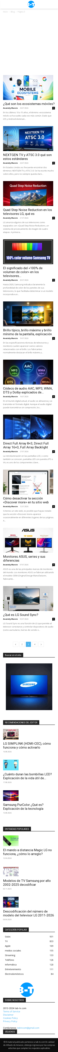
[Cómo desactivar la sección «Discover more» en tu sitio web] (29, 482)
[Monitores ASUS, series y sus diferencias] (29, 540)
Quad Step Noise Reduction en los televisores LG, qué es (27, 212)
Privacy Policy (10, 1021)
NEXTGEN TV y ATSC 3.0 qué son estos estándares (27, 157)
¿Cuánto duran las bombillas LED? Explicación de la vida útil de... (27, 776)
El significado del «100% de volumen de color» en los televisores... (23, 272)
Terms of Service (11, 1011)
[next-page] (41, 644)
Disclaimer (8, 1014)
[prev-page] (15, 644)
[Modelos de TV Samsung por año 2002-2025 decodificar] (29, 871)
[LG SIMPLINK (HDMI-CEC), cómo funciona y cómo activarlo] (29, 734)
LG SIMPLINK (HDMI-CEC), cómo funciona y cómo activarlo (27, 745)
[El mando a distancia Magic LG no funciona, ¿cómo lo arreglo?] (29, 840)
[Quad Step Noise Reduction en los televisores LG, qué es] (29, 193)
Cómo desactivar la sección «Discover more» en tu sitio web (26, 500)
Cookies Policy (10, 1018)
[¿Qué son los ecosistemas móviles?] (29, 87)
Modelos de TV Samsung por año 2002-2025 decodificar (27, 883)
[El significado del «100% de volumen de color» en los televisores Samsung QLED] (29, 251)
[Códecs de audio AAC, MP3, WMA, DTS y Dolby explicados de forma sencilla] (29, 372)
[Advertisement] (29, 44)
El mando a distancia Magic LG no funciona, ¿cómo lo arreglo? (27, 852)
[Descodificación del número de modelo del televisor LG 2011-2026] (29, 902)
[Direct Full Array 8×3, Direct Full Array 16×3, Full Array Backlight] (29, 427)
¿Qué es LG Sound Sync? (20, 615)
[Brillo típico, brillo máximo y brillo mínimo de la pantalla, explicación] (29, 313)
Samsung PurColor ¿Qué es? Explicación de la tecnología (23, 807)
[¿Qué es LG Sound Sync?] (29, 598)
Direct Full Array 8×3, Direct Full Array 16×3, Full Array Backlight (26, 445)
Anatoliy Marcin (10, 108)
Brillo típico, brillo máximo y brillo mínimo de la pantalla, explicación (27, 332)
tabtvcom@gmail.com (28, 1027)
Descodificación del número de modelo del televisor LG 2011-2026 (28, 913)
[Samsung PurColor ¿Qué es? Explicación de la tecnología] (29, 795)
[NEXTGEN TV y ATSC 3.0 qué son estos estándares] (29, 138)
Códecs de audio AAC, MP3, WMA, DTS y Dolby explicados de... (28, 390)
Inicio (5, 11)
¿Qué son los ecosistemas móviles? (29, 104)
